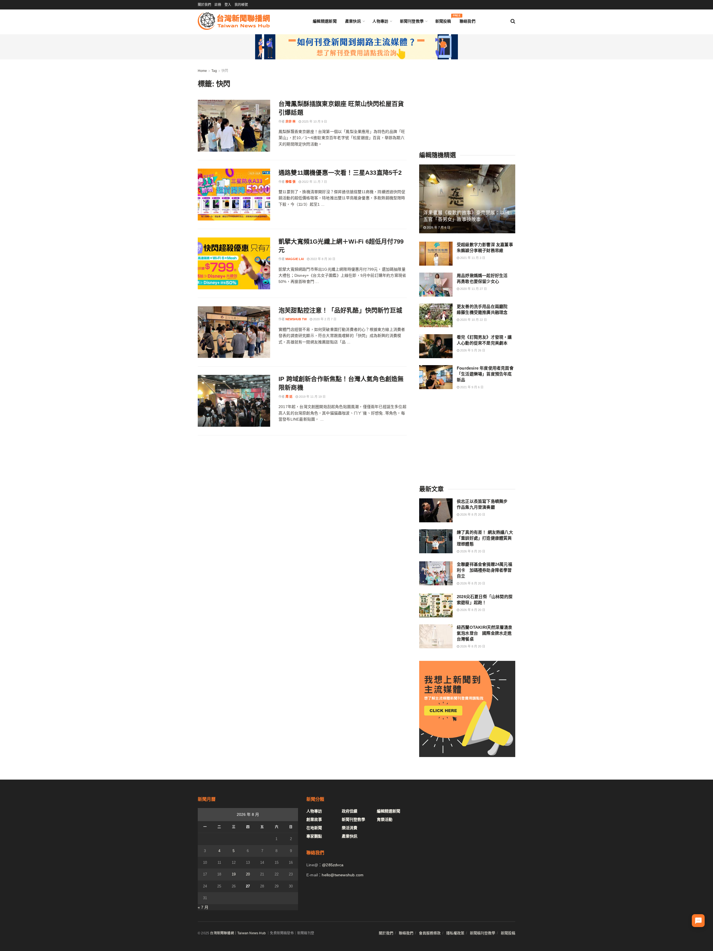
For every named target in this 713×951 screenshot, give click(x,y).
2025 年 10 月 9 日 (314, 121)
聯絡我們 (467, 21)
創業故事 (314, 819)
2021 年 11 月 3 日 (472, 257)
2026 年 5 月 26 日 (472, 350)
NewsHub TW (296, 319)
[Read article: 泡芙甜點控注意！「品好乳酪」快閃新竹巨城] (234, 332)
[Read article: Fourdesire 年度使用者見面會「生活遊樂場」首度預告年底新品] (436, 377)
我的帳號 (241, 5)
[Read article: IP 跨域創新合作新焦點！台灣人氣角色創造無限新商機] (234, 401)
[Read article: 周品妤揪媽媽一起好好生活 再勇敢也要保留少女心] (436, 285)
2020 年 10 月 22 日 (473, 319)
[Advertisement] (467, 102)
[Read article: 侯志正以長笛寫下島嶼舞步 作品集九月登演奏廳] (436, 510)
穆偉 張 (290, 181)
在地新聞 (314, 828)
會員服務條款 (430, 933)
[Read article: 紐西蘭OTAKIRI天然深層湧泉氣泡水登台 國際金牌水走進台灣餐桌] (436, 636)
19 (234, 874)
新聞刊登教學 (412, 21)
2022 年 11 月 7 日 (314, 181)
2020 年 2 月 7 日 (324, 319)
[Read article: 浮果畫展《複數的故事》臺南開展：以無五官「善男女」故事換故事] (467, 198)
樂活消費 (349, 828)
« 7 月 (203, 907)
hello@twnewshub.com (342, 875)
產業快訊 (353, 21)
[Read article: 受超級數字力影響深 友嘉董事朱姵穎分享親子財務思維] (436, 254)
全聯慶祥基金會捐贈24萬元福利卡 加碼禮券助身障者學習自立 (484, 570)
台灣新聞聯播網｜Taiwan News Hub (238, 933)
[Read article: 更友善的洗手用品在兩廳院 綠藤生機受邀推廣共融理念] (436, 315)
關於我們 (204, 5)
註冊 (217, 5)
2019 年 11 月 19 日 (312, 396)
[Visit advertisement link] (356, 46)
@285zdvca (332, 865)
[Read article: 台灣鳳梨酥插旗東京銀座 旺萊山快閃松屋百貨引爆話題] (234, 126)
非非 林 (290, 121)
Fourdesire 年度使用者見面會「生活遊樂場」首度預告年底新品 (485, 374)
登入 (227, 5)
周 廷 (288, 396)
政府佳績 (349, 811)
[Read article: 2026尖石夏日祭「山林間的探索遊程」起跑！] (436, 606)
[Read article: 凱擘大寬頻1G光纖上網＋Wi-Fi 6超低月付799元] (234, 263)
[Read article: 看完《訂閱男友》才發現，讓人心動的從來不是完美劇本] (436, 346)
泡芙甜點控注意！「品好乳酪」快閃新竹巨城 (340, 310)
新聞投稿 (443, 19)
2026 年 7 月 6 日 (438, 227)
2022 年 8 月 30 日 (322, 259)
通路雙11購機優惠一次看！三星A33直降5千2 (340, 172)
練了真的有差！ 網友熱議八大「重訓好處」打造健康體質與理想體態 (485, 538)
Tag (214, 71)
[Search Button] (513, 21)
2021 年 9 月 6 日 (471, 387)
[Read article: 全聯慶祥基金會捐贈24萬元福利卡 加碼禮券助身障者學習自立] (436, 573)
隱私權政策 (455, 933)
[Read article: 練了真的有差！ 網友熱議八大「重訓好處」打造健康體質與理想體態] (436, 541)
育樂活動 (384, 819)
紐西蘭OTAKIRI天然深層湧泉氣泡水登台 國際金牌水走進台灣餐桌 (484, 633)
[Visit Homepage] (234, 21)
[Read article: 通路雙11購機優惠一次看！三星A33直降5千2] (234, 194)
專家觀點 (314, 836)
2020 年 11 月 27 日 (473, 288)
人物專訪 (380, 21)
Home (202, 71)
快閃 (224, 71)
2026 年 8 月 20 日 (472, 514)
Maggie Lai (294, 259)
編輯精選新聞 (325, 21)
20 (248, 874)
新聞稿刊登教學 (482, 933)
